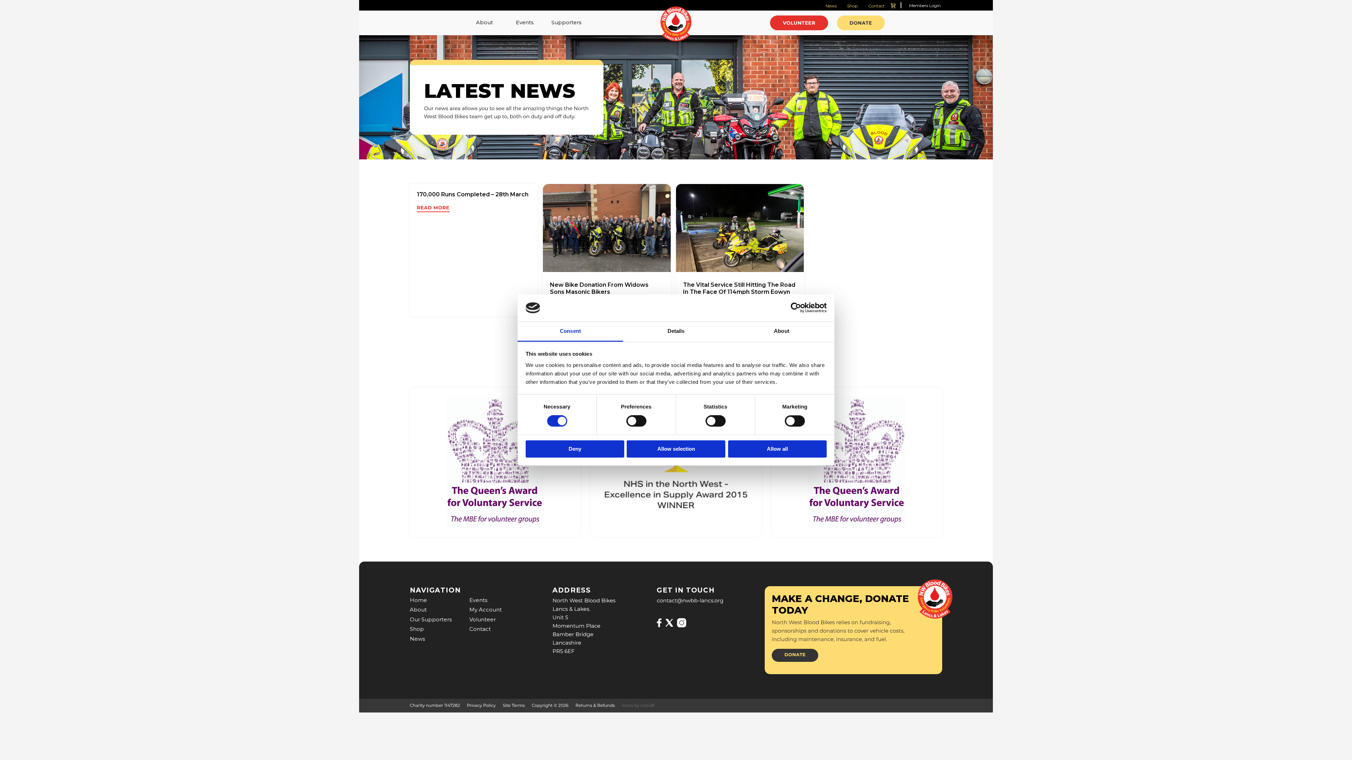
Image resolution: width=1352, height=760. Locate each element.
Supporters (566, 22)
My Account (485, 609)
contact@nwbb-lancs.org (690, 600)
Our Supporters (431, 619)
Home (418, 600)
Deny (575, 449)
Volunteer (482, 619)
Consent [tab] (570, 331)
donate (795, 655)
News (831, 5)
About (484, 22)
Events (525, 22)
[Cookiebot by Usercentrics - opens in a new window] (796, 308)
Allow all (777, 449)
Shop (852, 5)
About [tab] (781, 331)
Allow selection (676, 449)
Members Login (925, 5)
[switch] (636, 421)
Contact (876, 5)
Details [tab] (676, 331)
